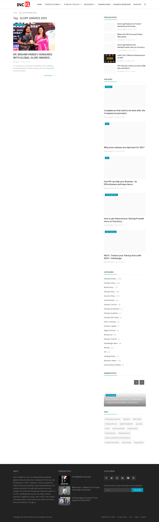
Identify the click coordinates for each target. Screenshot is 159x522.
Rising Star (16, 62)
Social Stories (109, 300)
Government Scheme (112, 365)
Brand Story (109, 287)
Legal (136, 517)
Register (137, 4)
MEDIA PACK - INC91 (108, 517)
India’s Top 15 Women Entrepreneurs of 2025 (131, 56)
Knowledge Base (111, 343)
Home (39, 4)
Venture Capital (110, 326)
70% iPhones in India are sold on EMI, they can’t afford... (131, 67)
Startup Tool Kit (72, 4)
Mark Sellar (137, 419)
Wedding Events (124, 433)
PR (105, 352)
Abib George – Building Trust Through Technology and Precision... (85, 488)
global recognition (126, 424)
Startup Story (109, 291)
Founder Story (109, 283)
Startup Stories (52, 4)
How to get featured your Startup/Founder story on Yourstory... (131, 46)
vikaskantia (121, 40)
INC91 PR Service (109, 262)
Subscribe (137, 490)
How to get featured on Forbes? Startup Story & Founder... (129, 25)
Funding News (104, 4)
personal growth (118, 428)
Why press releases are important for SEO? (124, 147)
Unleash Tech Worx (112, 442)
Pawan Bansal (110, 433)
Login (128, 4)
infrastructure (132, 428)
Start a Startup (110, 322)
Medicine (126, 419)
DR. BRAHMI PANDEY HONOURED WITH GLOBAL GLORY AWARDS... (32, 56)
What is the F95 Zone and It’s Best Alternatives (129, 35)
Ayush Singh (126, 442)
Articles (107, 347)
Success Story (109, 296)
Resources (89, 4)
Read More (48, 75)
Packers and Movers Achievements (117, 438)
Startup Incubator (111, 313)
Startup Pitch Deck (111, 317)
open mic (139, 424)
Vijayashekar (138, 442)
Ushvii (107, 428)
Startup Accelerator (112, 309)
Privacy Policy (122, 517)
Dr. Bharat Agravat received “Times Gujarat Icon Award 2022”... (85, 499)
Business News (119, 4)
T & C (131, 517)
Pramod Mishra (122, 29)
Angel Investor (110, 330)
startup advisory (111, 424)
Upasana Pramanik (110, 188)
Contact (143, 517)
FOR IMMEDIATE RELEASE (81, 477)
